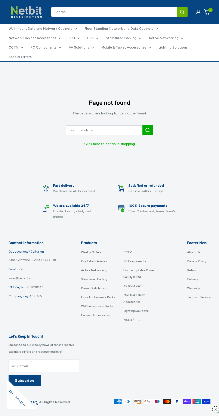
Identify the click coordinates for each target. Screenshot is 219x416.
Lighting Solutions (173, 47)
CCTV (13, 47)
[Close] (36, 403)
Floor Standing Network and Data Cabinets (118, 29)
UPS (90, 38)
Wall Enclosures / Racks (97, 306)
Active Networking (164, 38)
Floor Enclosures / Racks (98, 297)
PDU (71, 38)
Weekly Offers (91, 252)
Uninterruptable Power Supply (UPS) (139, 273)
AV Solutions (79, 47)
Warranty (193, 288)
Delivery (192, 279)
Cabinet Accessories (95, 315)
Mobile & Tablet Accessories (123, 47)
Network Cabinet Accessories (32, 38)
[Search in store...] (147, 130)
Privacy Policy (196, 261)
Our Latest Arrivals (94, 261)
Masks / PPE (131, 320)
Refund (192, 270)
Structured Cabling (121, 38)
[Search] (182, 12)
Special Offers (20, 57)
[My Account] (198, 12)
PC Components (43, 47)
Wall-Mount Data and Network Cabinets (40, 29)
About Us (193, 252)
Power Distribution (94, 288)
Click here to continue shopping (109, 144)
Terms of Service (198, 297)
